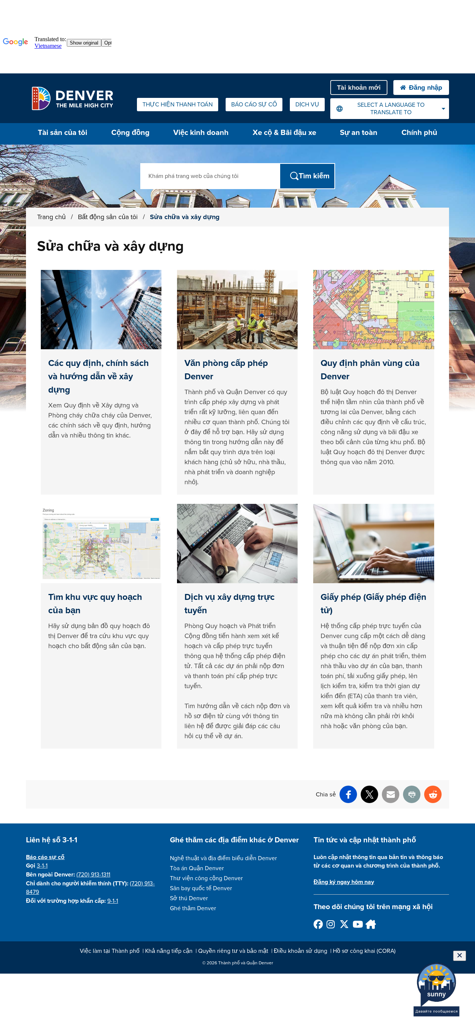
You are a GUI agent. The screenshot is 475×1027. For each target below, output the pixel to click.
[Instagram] (331, 924)
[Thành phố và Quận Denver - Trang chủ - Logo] (72, 98)
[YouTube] (357, 924)
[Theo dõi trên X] (344, 924)
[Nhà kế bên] (370, 924)
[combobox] (389, 108)
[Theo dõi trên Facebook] (318, 924)
